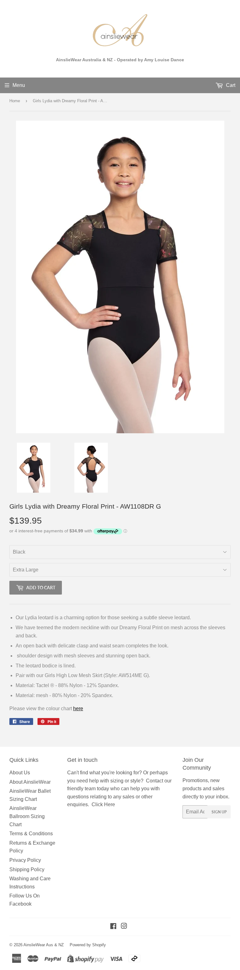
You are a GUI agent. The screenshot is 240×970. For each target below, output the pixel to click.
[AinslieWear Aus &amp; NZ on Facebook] (113, 926)
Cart (230, 85)
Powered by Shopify (88, 944)
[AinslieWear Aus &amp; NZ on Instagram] (124, 926)
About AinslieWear (30, 782)
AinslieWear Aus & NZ (43, 944)
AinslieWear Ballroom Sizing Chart (27, 816)
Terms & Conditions (31, 833)
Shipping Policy (26, 869)
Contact (154, 780)
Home (14, 100)
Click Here (103, 804)
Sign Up (219, 812)
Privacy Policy (25, 860)
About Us (19, 772)
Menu (18, 85)
